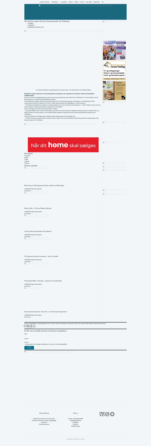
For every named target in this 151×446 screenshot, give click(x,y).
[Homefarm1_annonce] (114, 178)
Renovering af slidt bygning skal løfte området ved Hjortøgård (44, 185)
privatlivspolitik (63, 344)
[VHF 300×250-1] (114, 202)
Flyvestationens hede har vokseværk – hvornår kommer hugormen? (45, 312)
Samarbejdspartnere (75, 420)
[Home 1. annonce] (63, 144)
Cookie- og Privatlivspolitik (75, 418)
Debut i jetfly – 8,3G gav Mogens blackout (37, 208)
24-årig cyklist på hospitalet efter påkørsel (37, 231)
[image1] (114, 163)
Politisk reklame (75, 426)
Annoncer (75, 424)
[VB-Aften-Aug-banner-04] (75, 11)
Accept (26, 342)
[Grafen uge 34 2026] (114, 50)
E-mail (26, 338)
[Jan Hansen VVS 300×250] (114, 130)
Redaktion (75, 422)
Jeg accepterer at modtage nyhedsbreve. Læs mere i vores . (46, 344)
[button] (58, 2)
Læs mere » (27, 190)
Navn (26, 334)
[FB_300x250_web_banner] (114, 90)
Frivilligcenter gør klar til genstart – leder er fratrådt (41, 256)
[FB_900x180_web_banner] (59, 130)
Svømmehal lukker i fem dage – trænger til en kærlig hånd (43, 281)
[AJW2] (114, 151)
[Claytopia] (114, 110)
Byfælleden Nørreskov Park (36, 27)
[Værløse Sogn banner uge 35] (114, 30)
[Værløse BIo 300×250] (114, 166)
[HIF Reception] (114, 190)
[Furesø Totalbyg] (114, 70)
